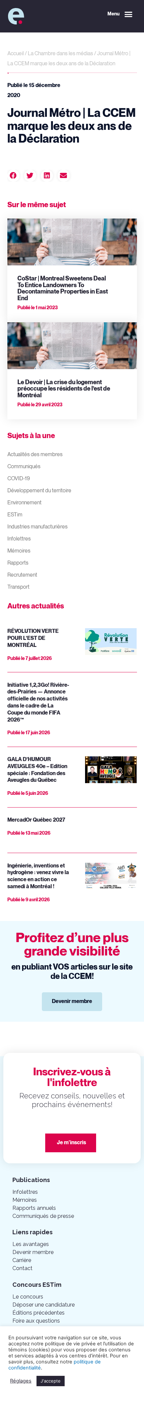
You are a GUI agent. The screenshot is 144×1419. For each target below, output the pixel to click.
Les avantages (30, 1244)
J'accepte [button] (51, 1381)
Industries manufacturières (37, 527)
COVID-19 (18, 479)
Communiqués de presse (43, 1216)
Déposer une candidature (43, 1305)
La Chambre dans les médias (60, 54)
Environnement (24, 503)
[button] (120, 14)
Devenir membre (33, 1252)
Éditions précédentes (38, 1313)
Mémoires (18, 551)
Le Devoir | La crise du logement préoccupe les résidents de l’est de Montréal (63, 389)
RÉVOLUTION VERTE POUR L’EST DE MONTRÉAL (33, 638)
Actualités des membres (35, 454)
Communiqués (24, 467)
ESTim (14, 515)
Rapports (17, 563)
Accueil (15, 54)
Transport (18, 587)
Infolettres (19, 539)
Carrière (21, 1260)
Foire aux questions (36, 1321)
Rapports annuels (34, 1208)
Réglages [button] (20, 1381)
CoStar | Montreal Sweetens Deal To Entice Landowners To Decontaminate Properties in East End (62, 288)
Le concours (27, 1296)
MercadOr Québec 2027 (36, 820)
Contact (22, 1268)
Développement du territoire (39, 491)
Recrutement (22, 575)
